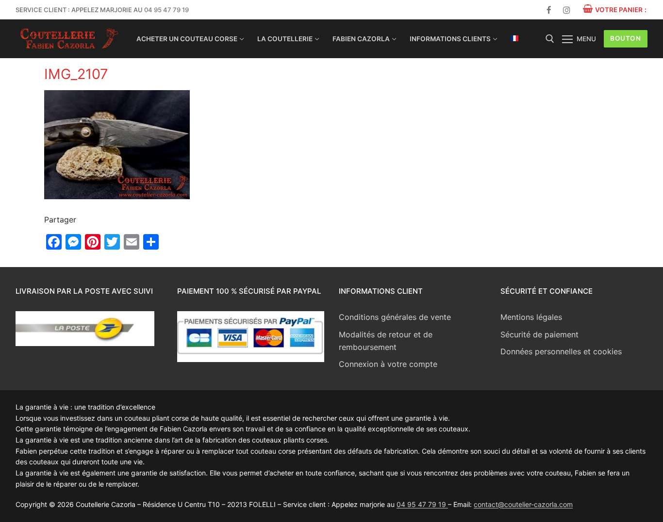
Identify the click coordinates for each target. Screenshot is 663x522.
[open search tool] (550, 38)
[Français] (514, 38)
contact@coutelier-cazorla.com (523, 504)
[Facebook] (549, 9)
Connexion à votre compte (388, 364)
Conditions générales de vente (395, 317)
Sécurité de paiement (539, 334)
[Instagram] (566, 9)
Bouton (625, 38)
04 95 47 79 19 (166, 10)
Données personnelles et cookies (561, 351)
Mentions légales (531, 317)
